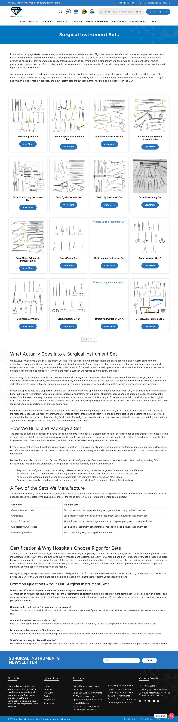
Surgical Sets (119, 22)
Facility (78, 22)
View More (28, 144)
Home (22, 22)
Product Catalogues (97, 22)
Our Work (47, 22)
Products (62, 22)
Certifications (138, 22)
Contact (154, 22)
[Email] (171, 716)
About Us (34, 22)
